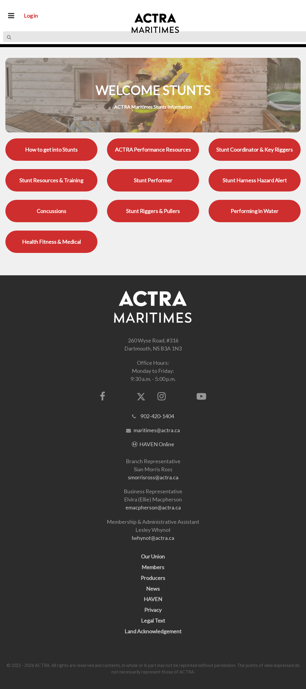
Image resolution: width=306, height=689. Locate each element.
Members (153, 567)
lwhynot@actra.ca (153, 537)
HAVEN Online (156, 444)
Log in (31, 15)
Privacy (153, 609)
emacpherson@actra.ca (153, 507)
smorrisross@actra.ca (153, 477)
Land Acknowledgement (153, 631)
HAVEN (153, 599)
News (153, 588)
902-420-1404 (157, 416)
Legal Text (153, 620)
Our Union (153, 556)
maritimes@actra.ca (157, 430)
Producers (153, 577)
